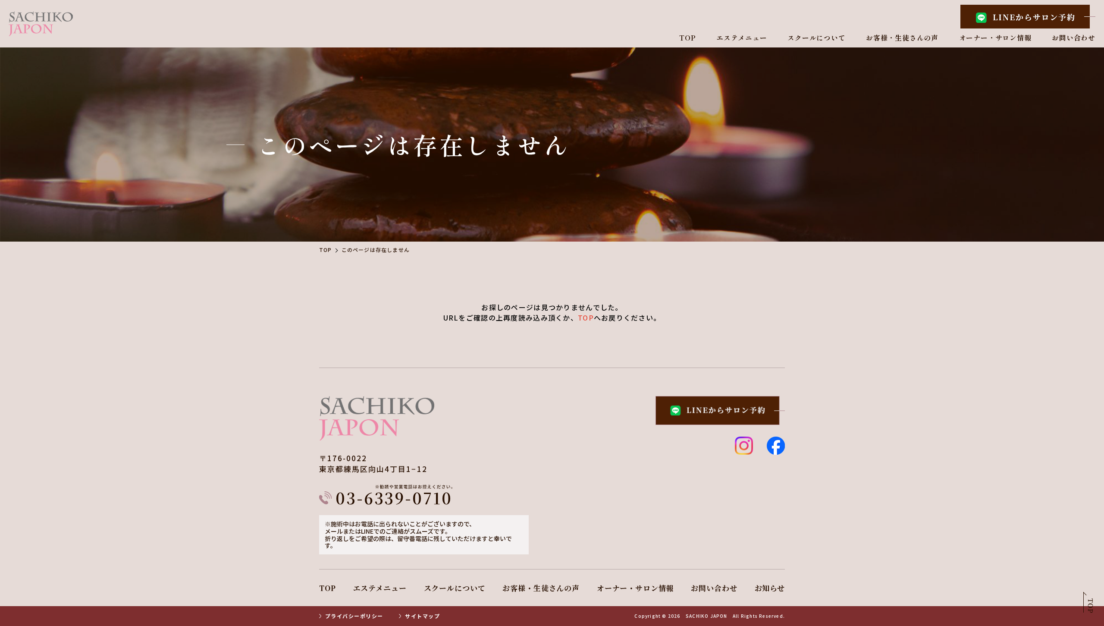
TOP (687, 38)
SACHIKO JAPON (707, 616)
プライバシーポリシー (354, 616)
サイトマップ (422, 616)
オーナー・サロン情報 (995, 38)
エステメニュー (741, 38)
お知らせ (770, 587)
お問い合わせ (1073, 38)
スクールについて (816, 38)
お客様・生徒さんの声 (902, 38)
